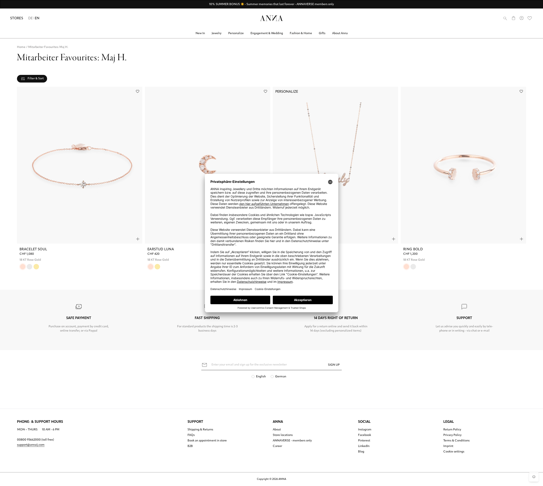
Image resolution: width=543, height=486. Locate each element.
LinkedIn (363, 446)
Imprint (448, 446)
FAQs (191, 435)
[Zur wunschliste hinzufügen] (137, 91)
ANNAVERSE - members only (292, 440)
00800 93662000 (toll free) (35, 439)
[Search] (505, 18)
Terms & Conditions (456, 440)
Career (277, 446)
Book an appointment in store (207, 440)
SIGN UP (334, 365)
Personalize (236, 33)
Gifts (322, 33)
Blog (361, 451)
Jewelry (216, 33)
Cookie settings (453, 451)
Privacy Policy (452, 435)
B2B (190, 446)
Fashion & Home (301, 33)
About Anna (340, 33)
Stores (16, 18)
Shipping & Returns (200, 429)
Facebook (364, 435)
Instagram (364, 429)
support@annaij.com (31, 445)
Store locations (283, 435)
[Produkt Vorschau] (137, 239)
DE (30, 18)
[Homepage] (271, 18)
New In (200, 33)
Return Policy (452, 429)
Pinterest (364, 440)
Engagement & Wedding (267, 33)
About (277, 429)
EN (37, 18)
